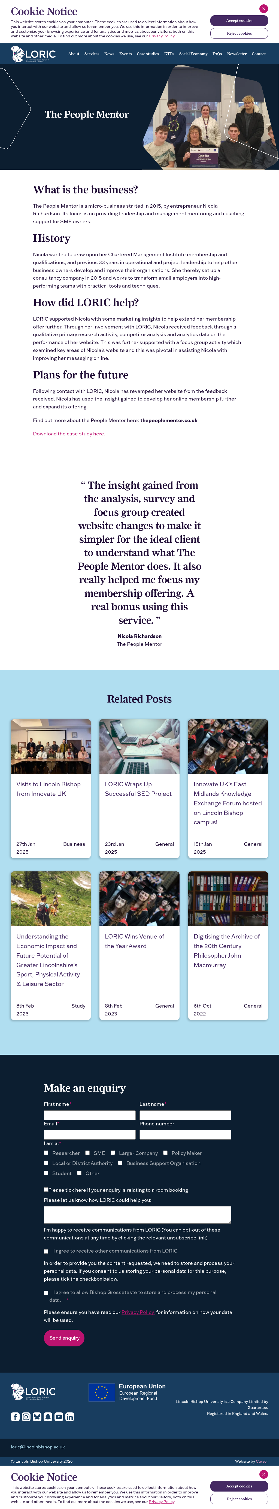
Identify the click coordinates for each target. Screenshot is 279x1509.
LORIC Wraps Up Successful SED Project (138, 788)
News (109, 53)
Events (125, 53)
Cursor (262, 1461)
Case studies (148, 53)
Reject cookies (239, 33)
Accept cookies (239, 20)
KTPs (169, 53)
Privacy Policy (161, 36)
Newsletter (237, 53)
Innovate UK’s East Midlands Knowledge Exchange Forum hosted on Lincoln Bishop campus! (228, 803)
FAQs (217, 53)
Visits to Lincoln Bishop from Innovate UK (48, 788)
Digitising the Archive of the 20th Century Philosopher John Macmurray (227, 951)
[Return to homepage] (38, 52)
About (73, 53)
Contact (259, 53)
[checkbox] (125, 1163)
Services (91, 53)
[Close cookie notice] (263, 8)
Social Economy (193, 53)
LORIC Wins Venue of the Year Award (134, 941)
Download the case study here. (69, 434)
